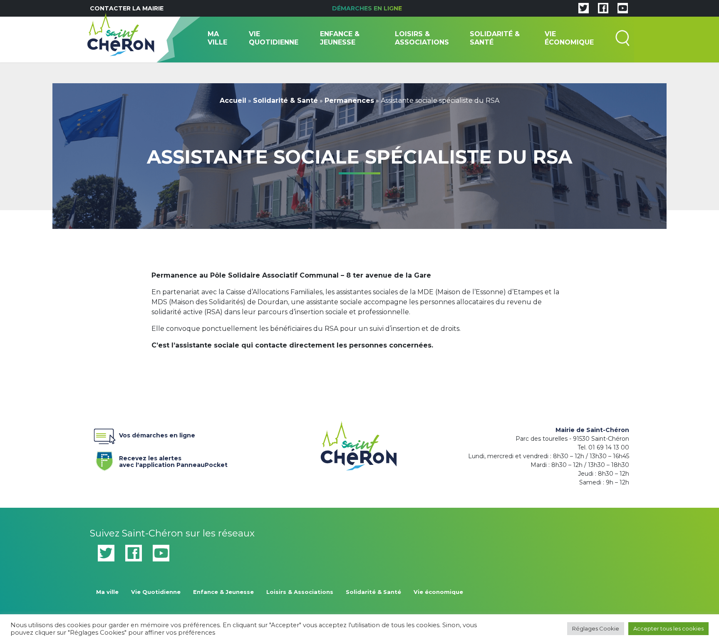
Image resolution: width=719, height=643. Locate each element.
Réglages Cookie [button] (595, 628)
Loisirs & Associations (422, 38)
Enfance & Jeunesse (340, 38)
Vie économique (569, 38)
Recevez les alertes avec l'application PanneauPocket (173, 460)
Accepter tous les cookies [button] (668, 628)
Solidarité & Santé (495, 38)
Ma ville (217, 38)
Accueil (233, 100)
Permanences (349, 100)
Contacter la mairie (127, 8)
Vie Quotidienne (273, 38)
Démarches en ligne (367, 8)
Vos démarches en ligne (157, 435)
